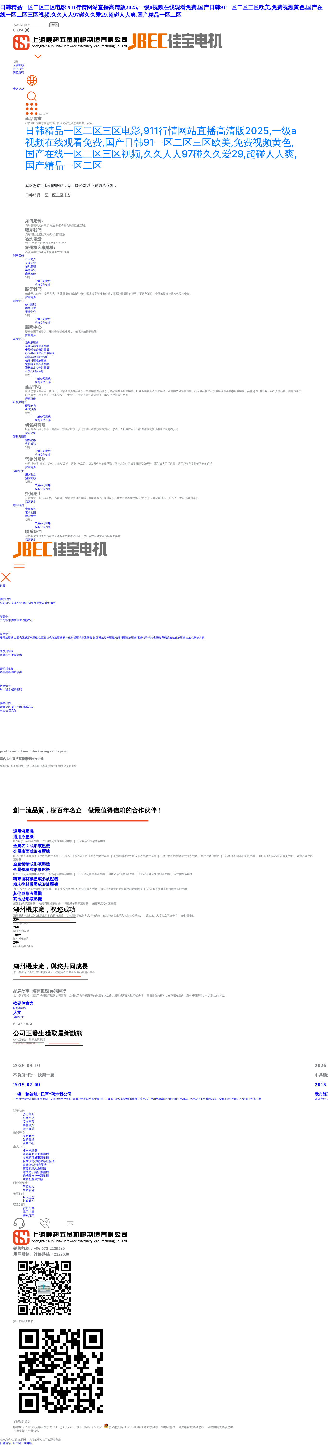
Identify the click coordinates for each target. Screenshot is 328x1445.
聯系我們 (18, 505)
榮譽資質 (30, 270)
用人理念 (30, 474)
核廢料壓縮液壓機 (35, 360)
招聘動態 (30, 478)
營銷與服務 (19, 436)
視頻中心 (30, 311)
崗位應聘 (18, 72)
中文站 (4, 710)
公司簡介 (30, 259)
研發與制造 (19, 402)
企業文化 (30, 262)
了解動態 (18, 65)
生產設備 (30, 409)
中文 (15, 88)
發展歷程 (30, 266)
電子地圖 (30, 512)
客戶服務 (30, 443)
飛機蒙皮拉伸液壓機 (37, 367)
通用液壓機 (31, 342)
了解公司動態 (43, 280)
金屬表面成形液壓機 (37, 346)
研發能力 (30, 405)
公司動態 (30, 304)
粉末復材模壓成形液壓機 (39, 353)
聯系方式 (30, 516)
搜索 (54, 24)
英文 (21, 88)
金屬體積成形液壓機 (37, 349)
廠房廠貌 (30, 273)
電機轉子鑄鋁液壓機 (37, 364)
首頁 (2, 585)
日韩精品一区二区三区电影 (16, 1443)
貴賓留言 (30, 508)
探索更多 (30, 297)
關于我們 (18, 255)
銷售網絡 (30, 440)
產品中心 (18, 338)
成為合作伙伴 (43, 284)
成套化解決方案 (34, 371)
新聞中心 (18, 300)
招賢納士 (18, 470)
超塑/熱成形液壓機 (36, 356)
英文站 (13, 710)
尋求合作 (18, 68)
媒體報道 (30, 308)
